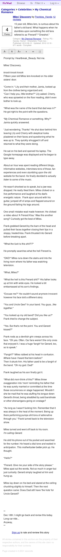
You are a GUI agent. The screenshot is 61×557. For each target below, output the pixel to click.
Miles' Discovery (22, 17)
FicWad (7, 3)
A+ (19, 51)
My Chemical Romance (31, 38)
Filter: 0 (39, 3)
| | (40, 51)
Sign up (16, 532)
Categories (8, 9)
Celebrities (25, 9)
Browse (21, 3)
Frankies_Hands (43, 16)
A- (5, 51)
